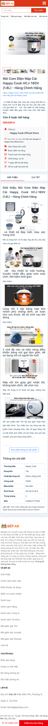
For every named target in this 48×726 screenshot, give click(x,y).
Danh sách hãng (9, 606)
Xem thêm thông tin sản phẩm (24, 450)
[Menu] (44, 3)
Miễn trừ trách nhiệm (11, 593)
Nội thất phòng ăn (10, 679)
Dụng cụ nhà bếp (9, 666)
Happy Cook (13, 93)
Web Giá (3, 718)
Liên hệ (4, 645)
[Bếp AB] (14, 526)
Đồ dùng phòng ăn (10, 673)
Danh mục (6, 600)
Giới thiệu (12, 177)
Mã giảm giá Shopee (11, 638)
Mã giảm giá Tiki (9, 626)
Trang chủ (4, 16)
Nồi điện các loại (30, 16)
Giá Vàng (43, 716)
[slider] (7, 71)
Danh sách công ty (10, 613)
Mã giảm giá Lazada (11, 632)
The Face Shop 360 (30, 716)
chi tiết (35, 177)
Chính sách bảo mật (11, 580)
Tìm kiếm (38, 10)
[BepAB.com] (10, 3)
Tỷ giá (17, 716)
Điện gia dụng (16, 16)
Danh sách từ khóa (10, 619)
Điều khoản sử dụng (11, 587)
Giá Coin (11, 718)
